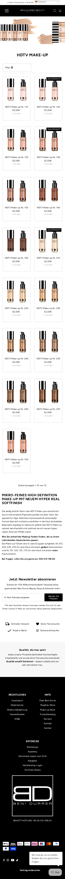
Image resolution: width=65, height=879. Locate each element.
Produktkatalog (48, 714)
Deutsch (42, 2)
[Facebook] (4, 860)
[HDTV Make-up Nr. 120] (48, 90)
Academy (32, 751)
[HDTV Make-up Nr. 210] (48, 241)
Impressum (17, 700)
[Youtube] (12, 860)
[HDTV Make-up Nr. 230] (48, 291)
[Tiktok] (17, 860)
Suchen (48, 728)
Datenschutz (17, 705)
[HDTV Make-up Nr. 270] (48, 392)
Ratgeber (32, 760)
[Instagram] (8, 860)
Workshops (32, 747)
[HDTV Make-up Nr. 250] (48, 342)
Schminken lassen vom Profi (32, 756)
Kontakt (48, 723)
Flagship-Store (47, 705)
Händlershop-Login (32, 765)
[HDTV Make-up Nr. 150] (16, 191)
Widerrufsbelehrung (17, 709)
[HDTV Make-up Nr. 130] (16, 140)
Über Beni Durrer (47, 700)
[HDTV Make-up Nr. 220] (16, 291)
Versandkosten (17, 714)
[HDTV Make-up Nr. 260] (16, 392)
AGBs (17, 719)
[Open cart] (60, 10)
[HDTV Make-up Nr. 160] (48, 191)
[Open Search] (54, 10)
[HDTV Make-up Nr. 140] (48, 140)
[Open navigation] (10, 11)
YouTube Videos (32, 770)
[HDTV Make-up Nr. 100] (16, 443)
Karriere (48, 719)
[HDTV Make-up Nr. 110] (16, 90)
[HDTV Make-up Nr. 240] (16, 342)
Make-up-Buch (47, 709)
